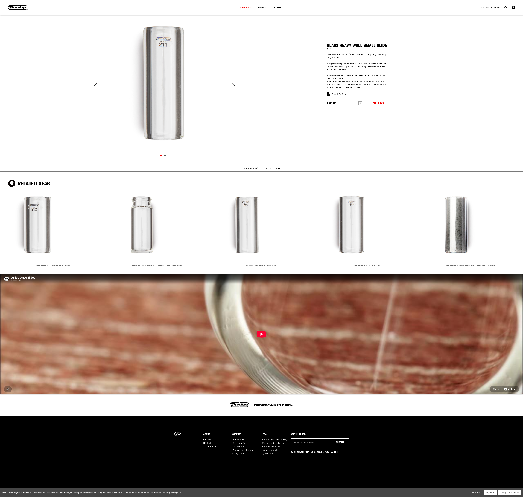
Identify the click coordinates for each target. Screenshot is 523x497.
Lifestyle (278, 7)
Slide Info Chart (339, 94)
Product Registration (242, 450)
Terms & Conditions (271, 446)
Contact (207, 443)
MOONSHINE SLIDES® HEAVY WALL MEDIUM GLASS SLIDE (470, 265)
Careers (207, 439)
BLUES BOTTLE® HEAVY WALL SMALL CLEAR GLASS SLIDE (157, 265)
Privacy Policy (175, 492)
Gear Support (239, 443)
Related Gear (273, 168)
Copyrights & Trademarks (274, 443)
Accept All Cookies (510, 492)
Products (245, 7)
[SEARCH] (505, 8)
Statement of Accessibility (274, 439)
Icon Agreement (269, 450)
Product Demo (250, 168)
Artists (261, 7)
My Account (238, 446)
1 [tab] (161, 156)
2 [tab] (165, 156)
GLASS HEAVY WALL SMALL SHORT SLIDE (52, 265)
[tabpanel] (163, 83)
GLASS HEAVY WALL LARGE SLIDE (366, 265)
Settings (476, 492)
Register (485, 7)
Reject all (490, 492)
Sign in (497, 7)
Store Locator (239, 439)
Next (231, 86)
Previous (95, 86)
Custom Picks (239, 453)
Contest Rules (268, 453)
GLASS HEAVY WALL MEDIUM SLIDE (261, 265)
